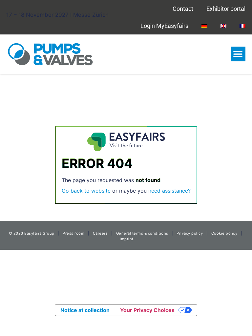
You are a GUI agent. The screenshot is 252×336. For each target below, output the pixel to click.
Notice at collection (85, 310)
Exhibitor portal (225, 8)
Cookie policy (224, 233)
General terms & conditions (142, 233)
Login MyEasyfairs (164, 25)
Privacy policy (190, 233)
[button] (238, 54)
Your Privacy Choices (147, 310)
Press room (73, 233)
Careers (100, 233)
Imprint (127, 239)
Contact (183, 8)
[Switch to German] (204, 25)
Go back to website (86, 190)
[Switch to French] (242, 25)
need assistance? (169, 190)
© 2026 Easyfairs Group (31, 233)
